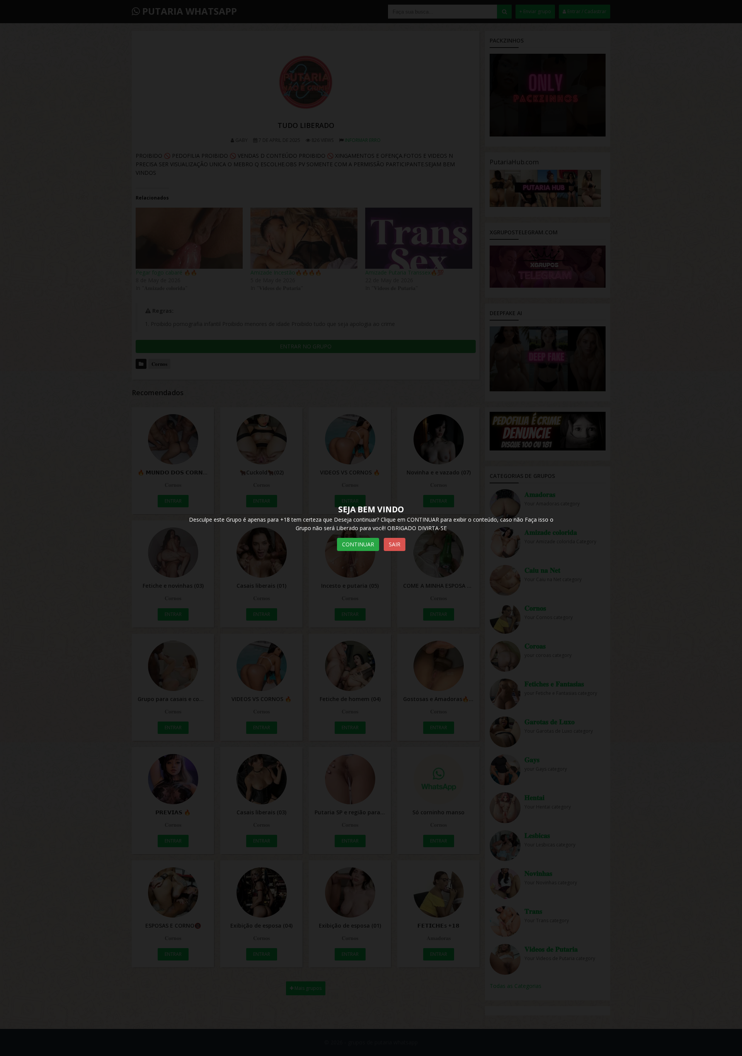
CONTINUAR (358, 544)
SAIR (394, 544)
